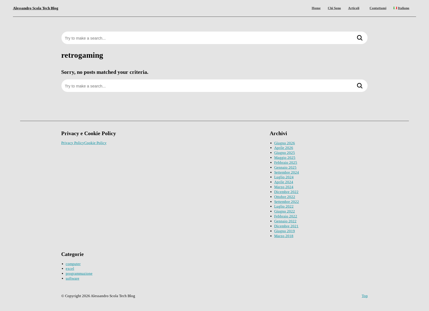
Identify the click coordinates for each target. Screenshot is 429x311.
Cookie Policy (95, 143)
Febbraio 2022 (285, 216)
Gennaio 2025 (285, 167)
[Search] (359, 38)
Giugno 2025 (284, 153)
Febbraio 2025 (285, 162)
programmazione (79, 273)
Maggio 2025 (284, 158)
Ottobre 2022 (284, 197)
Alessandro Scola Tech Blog (35, 8)
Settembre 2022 (286, 202)
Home (316, 8)
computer (73, 264)
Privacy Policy (72, 143)
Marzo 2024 (283, 187)
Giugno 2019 (284, 231)
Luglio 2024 (284, 177)
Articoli (353, 8)
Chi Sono (334, 8)
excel (70, 268)
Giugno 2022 (284, 211)
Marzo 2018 (283, 236)
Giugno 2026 (284, 143)
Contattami (378, 8)
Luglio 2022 (284, 206)
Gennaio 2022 (285, 221)
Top (365, 296)
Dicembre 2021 (286, 226)
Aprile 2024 (283, 182)
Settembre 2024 (286, 172)
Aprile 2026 (283, 148)
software (72, 278)
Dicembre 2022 (286, 192)
